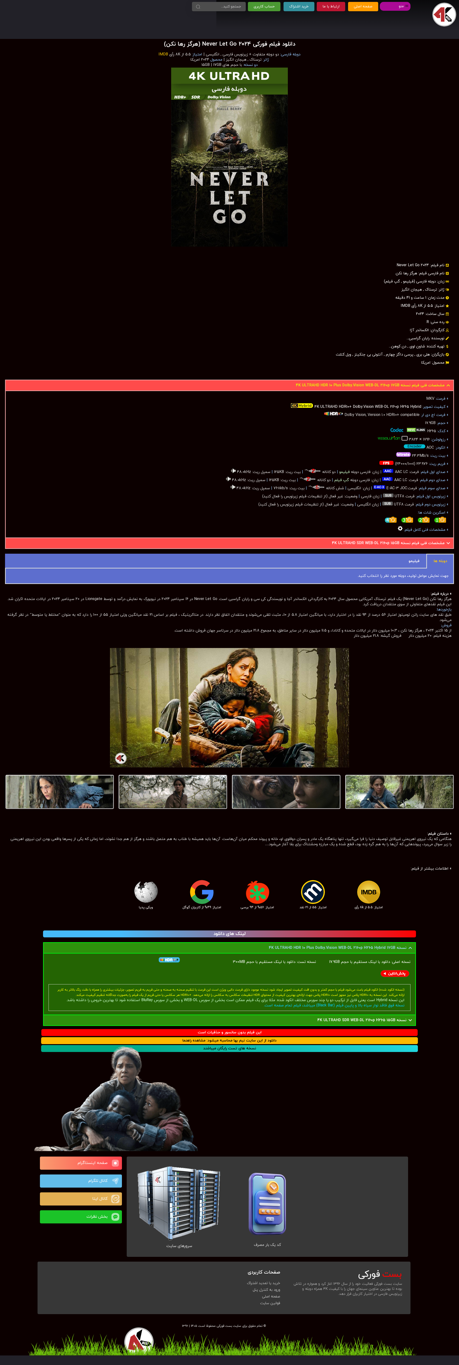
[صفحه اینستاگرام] (115, 1163)
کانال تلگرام (98, 1181)
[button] (229, 385)
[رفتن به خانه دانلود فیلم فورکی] (444, 14)
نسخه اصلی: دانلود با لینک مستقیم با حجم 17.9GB (369, 962)
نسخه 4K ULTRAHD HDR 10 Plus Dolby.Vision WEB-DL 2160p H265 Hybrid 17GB (337, 948)
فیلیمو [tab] (414, 561)
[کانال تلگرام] (115, 1181)
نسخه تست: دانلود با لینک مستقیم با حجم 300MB (249, 962)
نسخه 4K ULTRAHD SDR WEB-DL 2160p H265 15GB (361, 1020)
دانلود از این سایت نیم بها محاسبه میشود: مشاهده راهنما (229, 1040)
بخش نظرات (97, 1217)
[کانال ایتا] (115, 1199)
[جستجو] (198, 6)
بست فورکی (224, 1326)
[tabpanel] (229, 576)
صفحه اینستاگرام (93, 1163)
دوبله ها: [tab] (440, 561)
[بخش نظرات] (115, 1217)
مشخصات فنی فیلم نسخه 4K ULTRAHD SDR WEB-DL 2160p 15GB (388, 543)
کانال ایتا (100, 1199)
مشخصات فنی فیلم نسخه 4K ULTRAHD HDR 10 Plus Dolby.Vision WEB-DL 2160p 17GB (370, 385)
